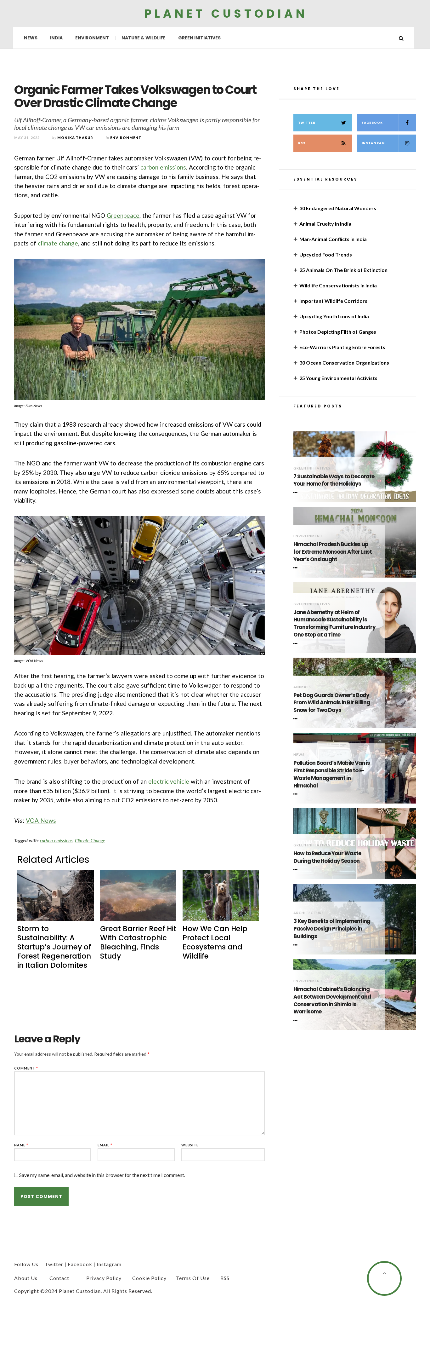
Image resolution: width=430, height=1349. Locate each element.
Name (21, 1145)
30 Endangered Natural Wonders (337, 208)
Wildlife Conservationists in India (338, 285)
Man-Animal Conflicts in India (333, 239)
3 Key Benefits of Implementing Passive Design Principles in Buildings (331, 929)
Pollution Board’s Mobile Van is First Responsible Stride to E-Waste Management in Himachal (331, 774)
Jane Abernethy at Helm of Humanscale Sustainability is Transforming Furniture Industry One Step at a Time (334, 623)
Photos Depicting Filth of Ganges (337, 332)
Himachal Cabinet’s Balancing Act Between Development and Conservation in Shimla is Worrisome (332, 1000)
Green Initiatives (199, 38)
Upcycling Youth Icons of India (334, 316)
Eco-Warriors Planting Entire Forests (342, 347)
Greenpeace (123, 215)
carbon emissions (163, 167)
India (56, 38)
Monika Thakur (75, 137)
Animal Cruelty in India (325, 224)
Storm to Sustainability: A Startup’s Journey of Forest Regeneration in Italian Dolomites (54, 947)
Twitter (306, 122)
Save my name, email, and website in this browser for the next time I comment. (102, 1175)
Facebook (372, 122)
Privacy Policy (104, 1278)
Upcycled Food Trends (325, 254)
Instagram (373, 143)
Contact (59, 1278)
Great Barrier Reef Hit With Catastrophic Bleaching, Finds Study (138, 942)
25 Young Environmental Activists (338, 378)
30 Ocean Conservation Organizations (344, 363)
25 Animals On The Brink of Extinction (343, 270)
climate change (58, 243)
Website (190, 1145)
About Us (25, 1278)
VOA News (41, 820)
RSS (302, 143)
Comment (26, 1068)
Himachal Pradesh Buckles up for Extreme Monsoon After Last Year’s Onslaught (332, 552)
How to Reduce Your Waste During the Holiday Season (327, 857)
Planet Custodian (226, 13)
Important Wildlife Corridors (333, 301)
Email (105, 1145)
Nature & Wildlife (144, 38)
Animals (302, 687)
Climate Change (90, 840)
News (30, 38)
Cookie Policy (149, 1278)
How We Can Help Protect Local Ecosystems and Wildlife (215, 942)
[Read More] (296, 492)
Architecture (308, 913)
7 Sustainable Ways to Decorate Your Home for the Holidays (333, 480)
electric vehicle (169, 781)
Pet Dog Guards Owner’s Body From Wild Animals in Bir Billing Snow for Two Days (331, 703)
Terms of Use (193, 1278)
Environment (92, 38)
